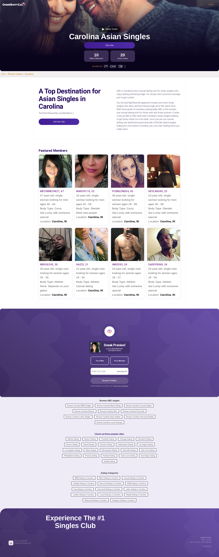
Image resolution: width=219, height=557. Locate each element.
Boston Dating (90, 439)
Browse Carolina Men (108, 411)
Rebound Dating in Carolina (96, 500)
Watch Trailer (111, 29)
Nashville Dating (129, 450)
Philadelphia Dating (71, 456)
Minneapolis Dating (109, 450)
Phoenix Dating (91, 456)
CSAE (191, 542)
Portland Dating (109, 456)
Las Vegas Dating (146, 444)
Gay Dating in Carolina (83, 489)
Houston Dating (106, 444)
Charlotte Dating (107, 439)
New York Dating (147, 450)
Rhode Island (15, 74)
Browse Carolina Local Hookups (109, 422)
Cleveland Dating (144, 439)
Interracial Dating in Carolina (108, 489)
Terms (203, 540)
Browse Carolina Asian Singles (108, 417)
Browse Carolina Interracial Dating (139, 417)
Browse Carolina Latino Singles (78, 417)
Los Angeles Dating (72, 450)
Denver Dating (72, 444)
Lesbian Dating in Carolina (83, 495)
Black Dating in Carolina (108, 478)
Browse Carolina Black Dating (109, 406)
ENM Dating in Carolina (136, 483)
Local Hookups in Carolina (110, 495)
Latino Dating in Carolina (135, 489)
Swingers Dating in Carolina (123, 500)
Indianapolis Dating (125, 444)
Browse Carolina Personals (133, 411)
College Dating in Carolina (83, 483)
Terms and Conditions (120, 386)
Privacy (209, 540)
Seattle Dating (109, 461)
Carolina (28, 74)
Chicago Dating (126, 439)
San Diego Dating (148, 456)
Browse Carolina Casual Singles (139, 406)
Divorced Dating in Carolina (111, 483)
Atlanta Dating (73, 439)
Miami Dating (91, 450)
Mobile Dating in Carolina (136, 495)
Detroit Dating (88, 444)
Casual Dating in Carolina (134, 478)
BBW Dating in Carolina (84, 478)
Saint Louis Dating (128, 456)
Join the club (59, 122)
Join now (109, 45)
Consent (197, 542)
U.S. (3, 74)
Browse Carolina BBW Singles (79, 406)
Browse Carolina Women (84, 411)
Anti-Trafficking (206, 542)
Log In (211, 4)
